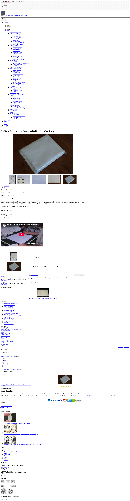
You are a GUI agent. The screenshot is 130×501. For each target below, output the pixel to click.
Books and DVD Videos (15, 87)
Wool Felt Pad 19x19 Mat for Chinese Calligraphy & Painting (42, 298)
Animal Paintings (17, 97)
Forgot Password (5, 356)
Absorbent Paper (17, 36)
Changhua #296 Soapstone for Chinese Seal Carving (17, 423)
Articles (6, 460)
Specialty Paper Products (18, 44)
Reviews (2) (3, 276)
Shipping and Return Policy (11, 451)
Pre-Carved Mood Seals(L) (19, 82)
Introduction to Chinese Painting (12, 369)
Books (14, 91)
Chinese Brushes (14, 45)
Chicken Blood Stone (18, 74)
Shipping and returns (5, 330)
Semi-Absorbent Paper (18, 38)
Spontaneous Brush (17, 56)
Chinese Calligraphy (17, 102)
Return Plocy (4, 337)
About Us (6, 450)
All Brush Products (17, 48)
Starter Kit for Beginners (15, 32)
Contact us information (6, 333)
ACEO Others (16, 118)
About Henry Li (4, 328)
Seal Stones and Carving (15, 68)
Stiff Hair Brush (16, 51)
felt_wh (5, 126)
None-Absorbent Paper (18, 37)
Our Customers (4, 342)
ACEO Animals (16, 114)
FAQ (5, 360)
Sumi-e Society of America (7, 340)
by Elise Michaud (5, 279)
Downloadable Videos (18, 90)
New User (12, 356)
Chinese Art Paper (14, 33)
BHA (16, 15)
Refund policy (7, 454)
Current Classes (16, 106)
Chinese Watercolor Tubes (19, 64)
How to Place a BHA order (7, 341)
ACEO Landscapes (17, 117)
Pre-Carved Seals (14, 80)
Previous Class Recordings (19, 108)
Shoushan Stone (16, 76)
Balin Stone (15, 71)
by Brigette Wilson (5, 283)
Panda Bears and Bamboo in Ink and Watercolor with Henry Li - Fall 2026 (23, 444)
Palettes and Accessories (18, 67)
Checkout (6, 7)
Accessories (12, 86)
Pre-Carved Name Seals (18, 84)
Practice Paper (16, 40)
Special (11, 112)
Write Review (4, 280)
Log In (5, 6)
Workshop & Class (14, 105)
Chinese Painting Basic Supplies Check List (11, 329)
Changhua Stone (17, 72)
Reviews (3, 374)
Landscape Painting (17, 101)
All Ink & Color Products (19, 61)
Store (5, 24)
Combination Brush (17, 52)
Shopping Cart (4, 344)
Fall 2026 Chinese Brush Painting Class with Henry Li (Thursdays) (21, 434)
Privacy (2, 332)
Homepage (6, 22)
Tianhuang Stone (17, 78)
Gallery (11, 95)
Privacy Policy (7, 453)
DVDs (14, 89)
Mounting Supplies (14, 93)
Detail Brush (16, 55)
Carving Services (17, 70)
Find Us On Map (5, 467)
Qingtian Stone (16, 75)
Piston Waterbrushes (17, 47)
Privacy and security (5, 336)
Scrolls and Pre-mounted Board (17, 94)
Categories (6, 30)
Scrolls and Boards (17, 41)
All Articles (3, 365)
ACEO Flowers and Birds (19, 116)
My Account (7, 120)
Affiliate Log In (5, 407)
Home (5, 5)
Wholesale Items (13, 109)
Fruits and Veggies (17, 99)
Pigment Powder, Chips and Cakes (21, 63)
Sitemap (2, 338)
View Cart (120, 347)
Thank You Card (14, 113)
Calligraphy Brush (17, 53)
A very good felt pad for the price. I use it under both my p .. (16, 385)
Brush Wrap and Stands (18, 59)
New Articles (4, 363)
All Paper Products (17, 34)
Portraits (15, 103)
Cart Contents (7, 9)
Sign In (17, 356)
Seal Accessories (17, 79)
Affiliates (6, 457)
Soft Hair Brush (16, 49)
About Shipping (4, 334)
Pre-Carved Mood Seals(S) (19, 83)
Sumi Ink (15, 66)
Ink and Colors (13, 60)
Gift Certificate (13, 110)
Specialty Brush (16, 57)
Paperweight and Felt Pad (19, 42)
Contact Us (6, 121)
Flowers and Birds (17, 98)
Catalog (5, 124)
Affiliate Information (6, 406)
